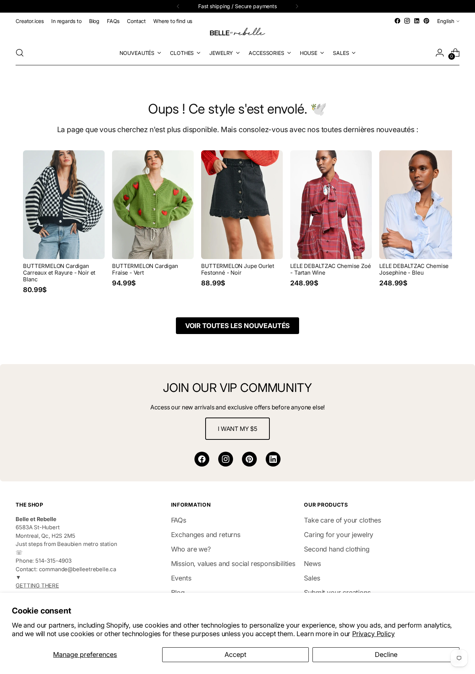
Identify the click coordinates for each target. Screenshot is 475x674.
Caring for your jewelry (338, 535)
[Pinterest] (249, 459)
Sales (312, 578)
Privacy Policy (373, 634)
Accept (235, 654)
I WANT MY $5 (237, 428)
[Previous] (178, 6)
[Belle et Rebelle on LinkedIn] (416, 20)
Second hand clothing (336, 549)
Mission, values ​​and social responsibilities (233, 563)
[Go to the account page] (439, 52)
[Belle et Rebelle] (237, 33)
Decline (386, 654)
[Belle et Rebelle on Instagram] (407, 20)
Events (181, 578)
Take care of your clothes (342, 520)
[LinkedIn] (273, 459)
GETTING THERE (37, 585)
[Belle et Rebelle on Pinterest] (426, 20)
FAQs (178, 520)
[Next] (297, 6)
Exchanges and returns (205, 535)
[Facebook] (201, 459)
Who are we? (191, 549)
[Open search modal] (19, 52)
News (312, 563)
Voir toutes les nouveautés (237, 326)
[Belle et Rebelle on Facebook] (397, 20)
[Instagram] (225, 459)
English (445, 21)
